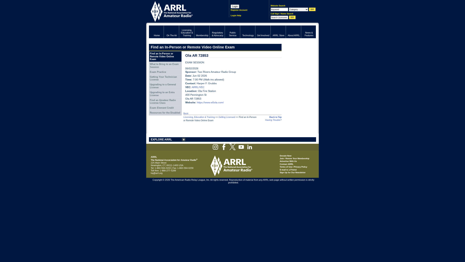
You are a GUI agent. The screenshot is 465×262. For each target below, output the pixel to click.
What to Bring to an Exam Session (164, 65)
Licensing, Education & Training (199, 117)
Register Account (239, 10)
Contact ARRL (287, 164)
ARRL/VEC (198, 87)
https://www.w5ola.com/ (210, 102)
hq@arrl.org (157, 173)
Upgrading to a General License (163, 86)
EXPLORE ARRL (161, 139)
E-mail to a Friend (288, 170)
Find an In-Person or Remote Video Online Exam (162, 56)
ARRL (184, 11)
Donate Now (286, 156)
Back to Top (275, 117)
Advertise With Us (288, 161)
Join (282, 158)
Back (185, 113)
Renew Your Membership (297, 158)
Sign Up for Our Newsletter (293, 172)
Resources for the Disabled (165, 112)
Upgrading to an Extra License (162, 94)
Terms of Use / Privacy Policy (293, 167)
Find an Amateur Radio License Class (163, 101)
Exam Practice (158, 72)
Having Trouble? (273, 120)
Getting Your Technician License (163, 78)
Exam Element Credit (162, 107)
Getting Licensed (227, 117)
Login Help (236, 15)
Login (235, 6)
